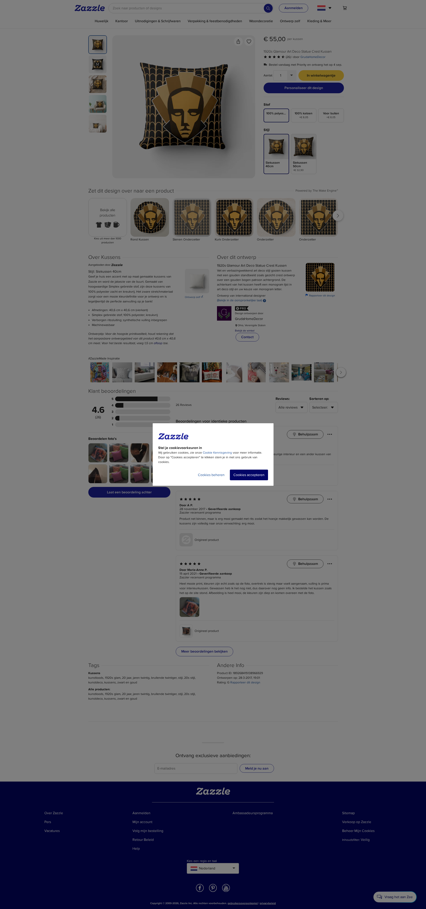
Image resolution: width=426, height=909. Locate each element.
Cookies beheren (211, 475)
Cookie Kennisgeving (217, 452)
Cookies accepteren (248, 475)
